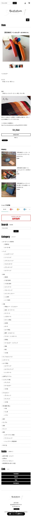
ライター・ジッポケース (11, 336)
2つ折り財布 (8, 280)
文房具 (6, 323)
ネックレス (7, 382)
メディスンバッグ (9, 260)
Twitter (16, 477)
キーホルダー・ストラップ (11, 342)
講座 (4, 432)
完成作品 (7, 244)
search (14, 3)
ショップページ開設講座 (11, 441)
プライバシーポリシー (8, 461)
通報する (16, 137)
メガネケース (8, 316)
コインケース (8, 287)
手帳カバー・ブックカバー (11, 306)
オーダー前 (7, 247)
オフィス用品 (8, 319)
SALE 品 (5, 445)
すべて (4, 209)
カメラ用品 (7, 329)
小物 (4, 304)
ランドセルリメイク (8, 356)
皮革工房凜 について (8, 456)
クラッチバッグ (8, 267)
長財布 (6, 277)
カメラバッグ (8, 270)
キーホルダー (8, 385)
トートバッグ (8, 257)
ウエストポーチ (8, 264)
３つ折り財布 (8, 283)
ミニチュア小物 (6, 379)
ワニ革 (6, 411)
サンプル (5, 422)
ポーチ (6, 326)
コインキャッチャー (9, 293)
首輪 (6, 346)
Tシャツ (5, 428)
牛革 (6, 408)
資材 (4, 425)
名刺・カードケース (9, 310)
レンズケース (8, 372)
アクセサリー (6, 392)
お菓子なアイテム (7, 376)
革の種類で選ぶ (6, 406)
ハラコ (6, 415)
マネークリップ (8, 290)
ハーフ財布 (7, 300)
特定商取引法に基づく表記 (9, 463)
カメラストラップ (9, 369)
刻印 (4, 419)
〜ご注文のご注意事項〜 (7, 123)
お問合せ (5, 458)
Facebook (16, 474)
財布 (4, 274)
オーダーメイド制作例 (8, 241)
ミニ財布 (7, 296)
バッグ (4, 251)
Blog (16, 480)
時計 (6, 349)
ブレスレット (8, 395)
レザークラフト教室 (9, 434)
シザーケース (6, 360)
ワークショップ (8, 438)
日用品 (6, 339)
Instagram (16, 483)
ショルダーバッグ (9, 254)
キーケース (7, 313)
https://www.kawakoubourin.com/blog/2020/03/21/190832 (14, 125)
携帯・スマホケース (9, 333)
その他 (6, 352)
